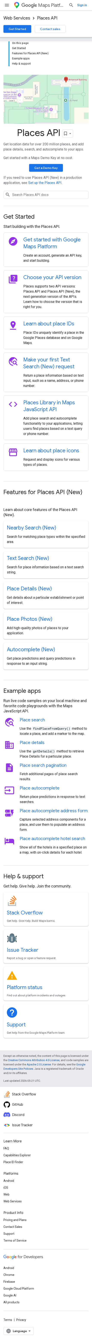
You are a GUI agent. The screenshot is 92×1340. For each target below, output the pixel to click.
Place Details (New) (29, 588)
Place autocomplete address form (54, 811)
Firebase (9, 1281)
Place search (32, 720)
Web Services (16, 18)
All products (11, 1302)
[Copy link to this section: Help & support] (49, 876)
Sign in (82, 5)
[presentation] (46, 217)
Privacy (21, 1320)
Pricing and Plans (15, 1220)
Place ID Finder (13, 1162)
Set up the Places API (45, 183)
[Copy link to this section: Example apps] (46, 691)
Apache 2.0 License (39, 1064)
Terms (7, 1320)
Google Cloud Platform (18, 1288)
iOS (5, 1187)
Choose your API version (52, 277)
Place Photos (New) (29, 619)
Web (6, 1194)
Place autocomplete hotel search (52, 838)
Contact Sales (12, 1227)
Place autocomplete (39, 788)
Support (16, 1024)
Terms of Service (15, 1240)
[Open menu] (7, 5)
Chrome (8, 1275)
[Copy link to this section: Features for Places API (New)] (7, 500)
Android (8, 1180)
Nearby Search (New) (31, 528)
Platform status (24, 987)
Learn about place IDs (48, 323)
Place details (32, 742)
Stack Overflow (25, 913)
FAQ (6, 1148)
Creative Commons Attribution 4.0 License (33, 1060)
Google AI (9, 1295)
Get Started (17, 29)
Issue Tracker (22, 950)
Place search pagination (43, 765)
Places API (47, 18)
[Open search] (71, 5)
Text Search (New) (28, 558)
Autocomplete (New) (31, 649)
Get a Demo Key (46, 168)
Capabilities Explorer (17, 1155)
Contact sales (50, 29)
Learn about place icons (51, 450)
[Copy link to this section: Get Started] (40, 217)
